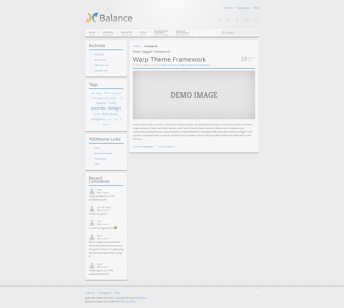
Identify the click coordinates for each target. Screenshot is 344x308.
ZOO (96, 164)
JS (120, 120)
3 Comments (165, 147)
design (114, 108)
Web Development (189, 65)
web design (96, 93)
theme (106, 125)
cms (110, 120)
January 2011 (101, 71)
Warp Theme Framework (169, 59)
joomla (98, 108)
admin (146, 65)
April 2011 (99, 54)
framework (115, 93)
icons (112, 103)
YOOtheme (100, 159)
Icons (97, 148)
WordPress (204, 65)
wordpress (98, 119)
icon (97, 114)
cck (120, 98)
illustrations (110, 114)
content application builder (103, 98)
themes (101, 103)
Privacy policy (128, 301)
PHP (106, 93)
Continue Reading (142, 147)
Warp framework (103, 153)
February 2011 (101, 65)
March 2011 (100, 60)
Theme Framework (169, 65)
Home (137, 46)
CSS (115, 120)
